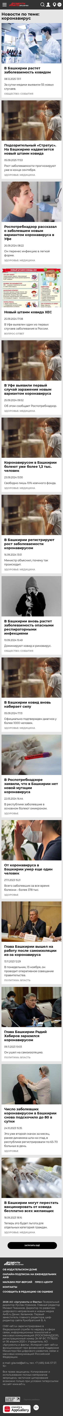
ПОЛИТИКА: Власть (17, 980)
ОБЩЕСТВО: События (18, 94)
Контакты (10, 1287)
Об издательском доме (20, 1269)
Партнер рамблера (32, 1400)
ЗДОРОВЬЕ (11, 813)
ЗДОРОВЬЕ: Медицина (19, 175)
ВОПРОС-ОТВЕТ (14, 333)
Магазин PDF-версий (17, 1282)
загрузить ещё (32, 1245)
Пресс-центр (44, 1282)
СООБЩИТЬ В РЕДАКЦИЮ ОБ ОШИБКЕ (28, 1291)
